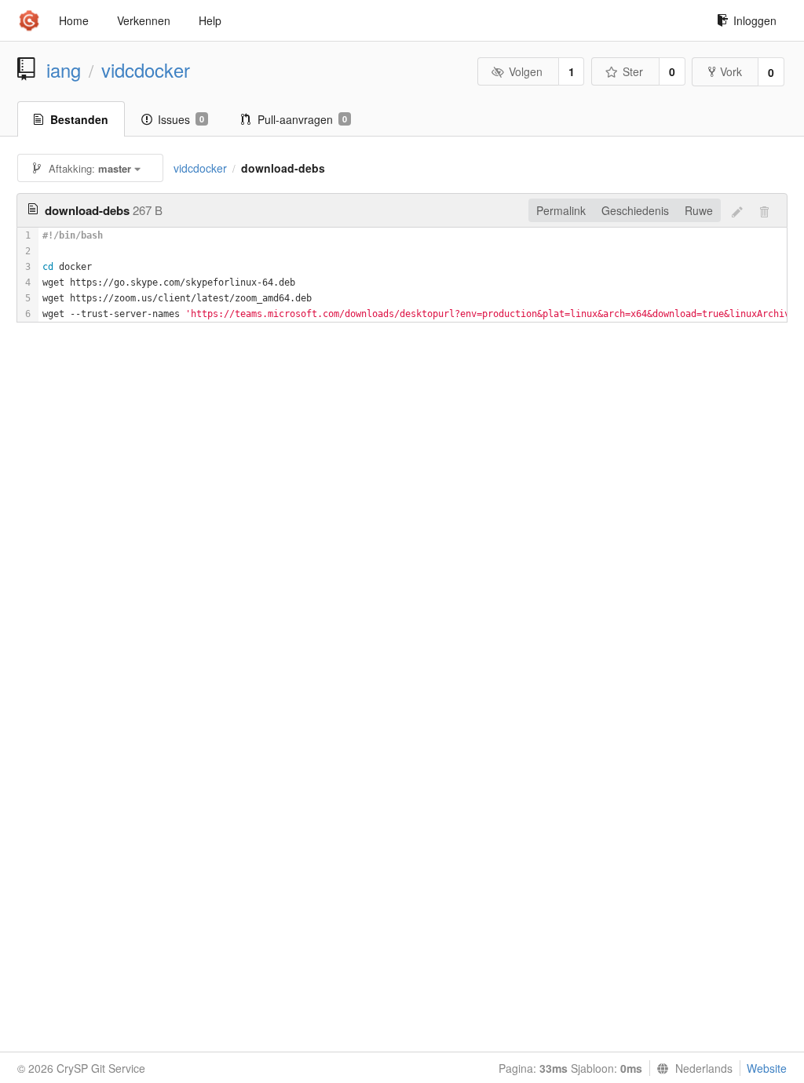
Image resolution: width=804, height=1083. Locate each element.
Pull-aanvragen (302, 119)
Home (74, 20)
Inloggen (755, 20)
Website (767, 1068)
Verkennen (143, 20)
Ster (633, 71)
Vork (731, 71)
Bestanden (79, 119)
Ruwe (699, 210)
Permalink (561, 210)
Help (210, 20)
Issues (181, 119)
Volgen (526, 71)
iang (63, 70)
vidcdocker (145, 70)
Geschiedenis (635, 210)
